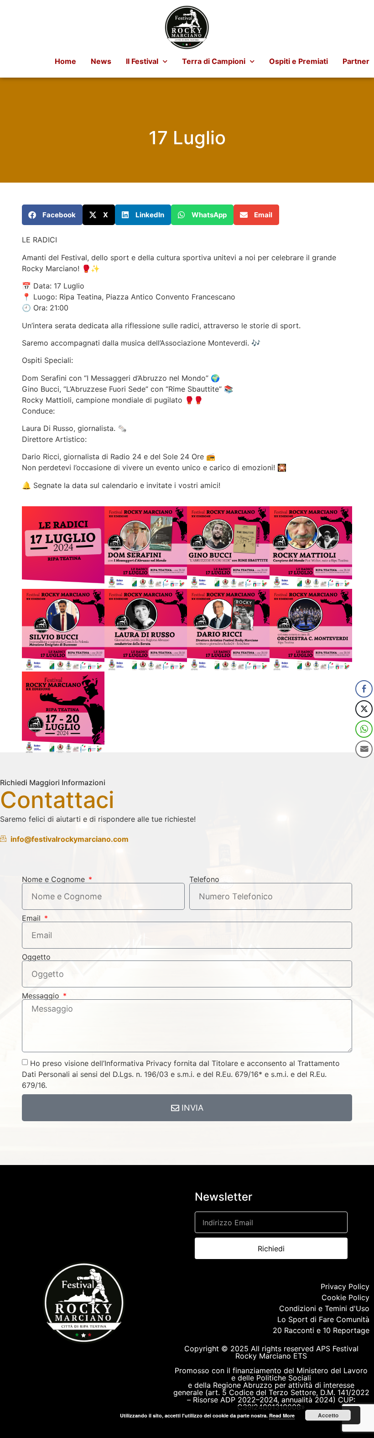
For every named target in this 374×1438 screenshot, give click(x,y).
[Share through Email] (364, 749)
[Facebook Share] (364, 689)
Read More (282, 1415)
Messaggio (42, 995)
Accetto (328, 1415)
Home (65, 61)
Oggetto (36, 956)
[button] (52, 215)
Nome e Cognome (54, 879)
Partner (356, 61)
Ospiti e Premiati (298, 61)
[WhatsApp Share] (364, 729)
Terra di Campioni (213, 61)
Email (32, 918)
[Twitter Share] (364, 709)
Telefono (204, 879)
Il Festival (142, 61)
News (101, 61)
